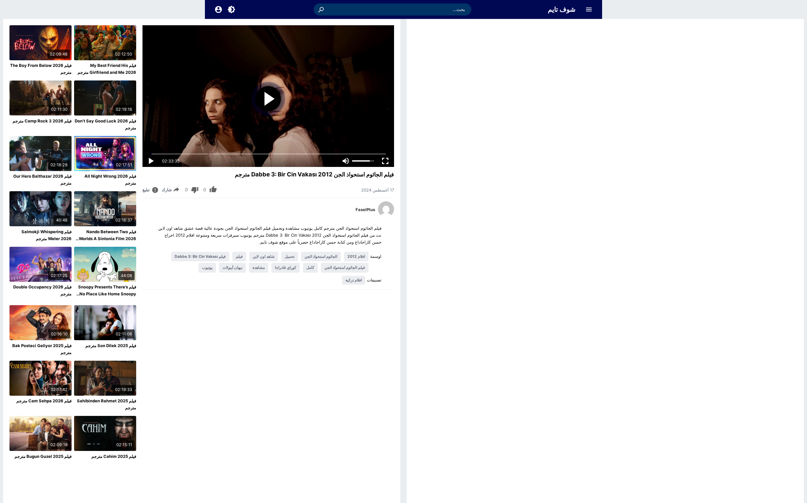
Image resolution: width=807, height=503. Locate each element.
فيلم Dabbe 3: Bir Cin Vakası (200, 256)
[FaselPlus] (386, 215)
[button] (321, 9)
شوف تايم (562, 9)
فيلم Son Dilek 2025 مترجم (110, 345)
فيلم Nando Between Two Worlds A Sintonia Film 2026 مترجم (107, 238)
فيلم (239, 256)
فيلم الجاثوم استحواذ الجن (344, 267)
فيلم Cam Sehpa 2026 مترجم (44, 400)
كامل (310, 267)
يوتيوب (207, 267)
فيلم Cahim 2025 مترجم (113, 456)
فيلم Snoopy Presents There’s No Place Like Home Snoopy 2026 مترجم (107, 293)
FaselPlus (365, 209)
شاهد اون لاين (264, 256)
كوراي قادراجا (285, 267)
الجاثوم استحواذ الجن (321, 256)
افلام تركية (353, 280)
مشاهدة (259, 267)
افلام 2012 (356, 256)
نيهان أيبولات (232, 267)
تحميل (289, 256)
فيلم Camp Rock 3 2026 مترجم (42, 120)
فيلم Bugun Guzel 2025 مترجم (43, 456)
